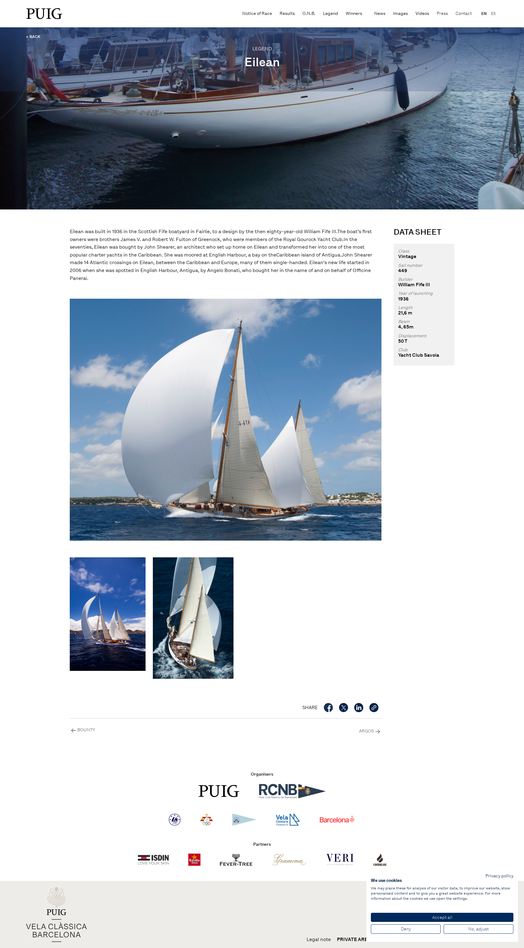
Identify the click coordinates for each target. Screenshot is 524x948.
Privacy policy (499, 875)
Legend (330, 13)
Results (287, 13)
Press (442, 13)
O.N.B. (308, 13)
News (379, 13)
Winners (354, 13)
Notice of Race (257, 13)
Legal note (319, 939)
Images (400, 13)
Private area (354, 939)
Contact (463, 13)
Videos (422, 13)
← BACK (33, 36)
